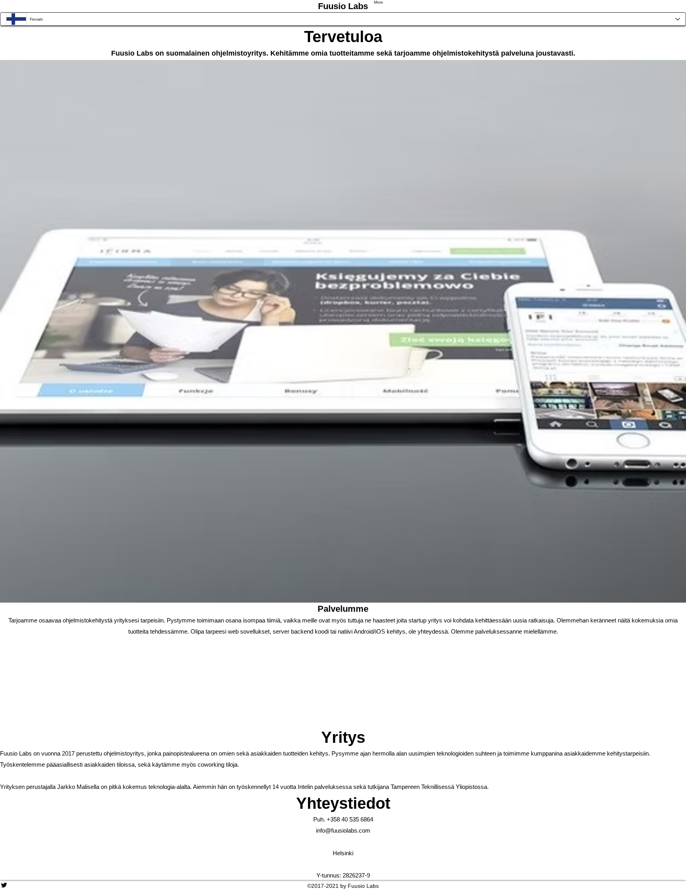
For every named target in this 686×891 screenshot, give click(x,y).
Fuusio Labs (343, 6)
